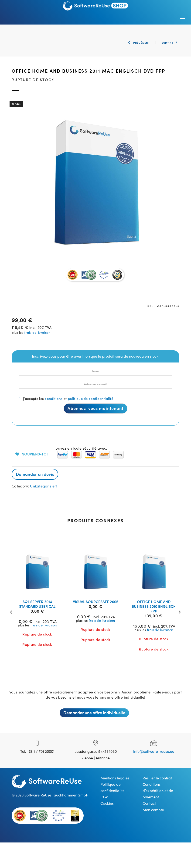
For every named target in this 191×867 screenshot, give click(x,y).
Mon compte (153, 809)
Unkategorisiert (43, 485)
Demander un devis (35, 474)
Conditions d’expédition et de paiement (158, 790)
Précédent (141, 42)
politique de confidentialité (90, 398)
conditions (53, 398)
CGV (104, 796)
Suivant (167, 42)
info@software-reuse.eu (153, 751)
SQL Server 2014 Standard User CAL (37, 603)
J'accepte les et (68, 398)
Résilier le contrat (157, 777)
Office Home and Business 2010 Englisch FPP (154, 606)
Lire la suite (40, 590)
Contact (149, 803)
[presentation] (12, 611)
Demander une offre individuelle (94, 712)
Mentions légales (114, 777)
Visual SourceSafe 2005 (95, 601)
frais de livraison (37, 332)
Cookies (107, 803)
